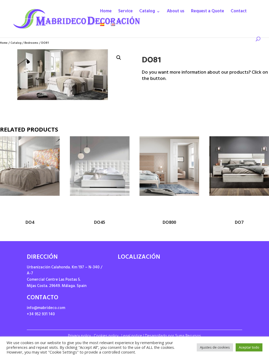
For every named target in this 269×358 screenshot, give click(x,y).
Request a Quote (207, 13)
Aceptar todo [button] (249, 347)
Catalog (147, 13)
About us (175, 13)
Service (125, 13)
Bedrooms (31, 43)
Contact (239, 13)
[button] (118, 57)
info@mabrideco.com (46, 308)
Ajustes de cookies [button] (215, 347)
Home (106, 13)
